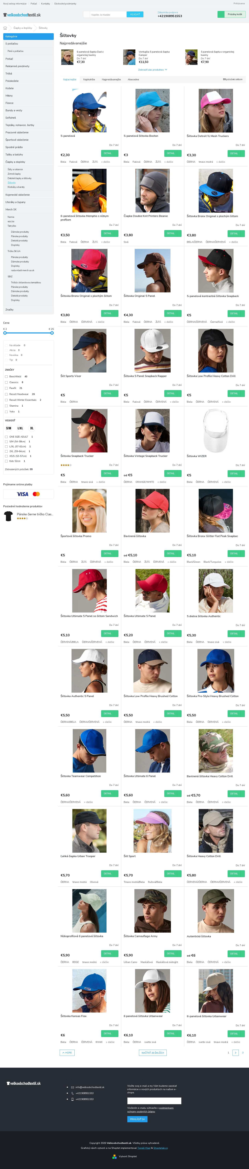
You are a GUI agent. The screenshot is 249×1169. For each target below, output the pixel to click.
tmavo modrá (206, 161)
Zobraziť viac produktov (151, 69)
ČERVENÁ (86, 322)
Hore (68, 1052)
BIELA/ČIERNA (194, 242)
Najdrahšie (89, 79)
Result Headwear (22, 394)
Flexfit (15, 388)
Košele (9, 88)
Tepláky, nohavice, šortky (19, 125)
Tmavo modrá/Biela (134, 882)
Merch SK (11, 209)
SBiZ (10, 276)
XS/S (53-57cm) (20, 456)
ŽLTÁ (95, 161)
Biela (63, 161)
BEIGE (75, 962)
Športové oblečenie (17, 140)
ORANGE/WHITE (145, 482)
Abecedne (133, 79)
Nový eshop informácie (14, 3)
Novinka (15, 355)
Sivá (126, 242)
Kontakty (45, 3)
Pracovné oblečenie (17, 132)
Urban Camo (130, 962)
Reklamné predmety (17, 66)
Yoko (14, 411)
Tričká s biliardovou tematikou (26, 282)
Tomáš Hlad (143, 1148)
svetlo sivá (150, 1042)
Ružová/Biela (155, 882)
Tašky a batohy (14, 154)
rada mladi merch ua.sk (22, 270)
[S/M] (8, 428)
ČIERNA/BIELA (68, 722)
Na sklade (17, 345)
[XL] (31, 428)
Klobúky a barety (16, 187)
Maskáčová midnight (167, 962)
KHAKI (99, 1042)
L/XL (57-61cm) (20, 446)
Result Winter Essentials (25, 400)
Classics (16, 382)
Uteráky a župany (15, 202)
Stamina (16, 405)
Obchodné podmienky (65, 3)
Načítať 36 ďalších (153, 1052)
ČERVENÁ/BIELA (70, 642)
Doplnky (15, 245)
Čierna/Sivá (216, 322)
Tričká (8, 73)
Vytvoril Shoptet (128, 1156)
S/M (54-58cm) (19, 441)
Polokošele (12, 81)
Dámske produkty (20, 231)
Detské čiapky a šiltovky (19, 178)
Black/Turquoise (212, 562)
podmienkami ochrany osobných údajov (150, 1109)
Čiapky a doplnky (15, 162)
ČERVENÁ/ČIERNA (197, 882)
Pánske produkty (19, 236)
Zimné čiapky (14, 173)
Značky (9, 309)
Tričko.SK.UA (14, 251)
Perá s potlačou (15, 51)
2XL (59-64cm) (19, 451)
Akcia (14, 350)
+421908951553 (85, 1093)
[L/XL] (20, 428)
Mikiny (9, 95)
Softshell (10, 117)
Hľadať (135, 14)
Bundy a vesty (13, 110)
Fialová (73, 161)
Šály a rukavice (15, 169)
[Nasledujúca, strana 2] (236, 1053)
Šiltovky (12, 182)
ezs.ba (11, 221)
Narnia (11, 217)
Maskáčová (147, 962)
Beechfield (18, 376)
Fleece (9, 103)
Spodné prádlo (14, 147)
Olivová (94, 882)
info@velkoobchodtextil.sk (90, 1087)
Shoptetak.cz (161, 1148)
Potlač (34, 3)
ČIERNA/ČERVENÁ (216, 242)
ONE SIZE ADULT (21, 436)
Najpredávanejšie (111, 79)
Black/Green (193, 562)
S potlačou (11, 43)
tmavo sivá (87, 482)
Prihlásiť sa (137, 1119)
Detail (107, 153)
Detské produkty (19, 240)
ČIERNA (85, 161)
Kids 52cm (17, 461)
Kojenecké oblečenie (17, 195)
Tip (13, 360)
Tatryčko (12, 226)
